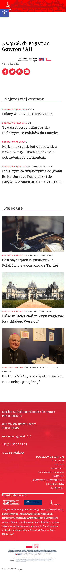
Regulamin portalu (14, 495)
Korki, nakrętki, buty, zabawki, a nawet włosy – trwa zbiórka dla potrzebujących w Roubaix (29, 152)
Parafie (58, 476)
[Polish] (49, 59)
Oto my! (58, 460)
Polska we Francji (50, 456)
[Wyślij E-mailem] (27, 71)
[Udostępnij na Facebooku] (5, 71)
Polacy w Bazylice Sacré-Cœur (27, 114)
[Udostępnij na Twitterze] (12, 71)
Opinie (59, 464)
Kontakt (57, 487)
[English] (41, 59)
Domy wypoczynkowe (48, 480)
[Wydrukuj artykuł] (19, 71)
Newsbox (57, 468)
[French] (45, 59)
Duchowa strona (51, 472)
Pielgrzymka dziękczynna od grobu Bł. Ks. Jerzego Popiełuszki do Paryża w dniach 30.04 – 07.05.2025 (32, 176)
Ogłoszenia (55, 484)
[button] (4, 13)
